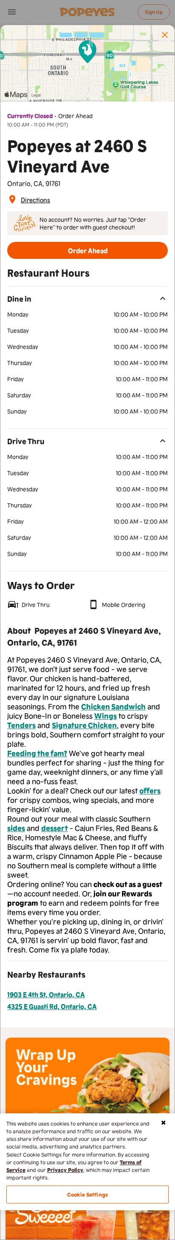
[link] (35, 199)
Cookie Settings (87, 1194)
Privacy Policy (65, 1169)
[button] (164, 35)
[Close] (163, 1122)
